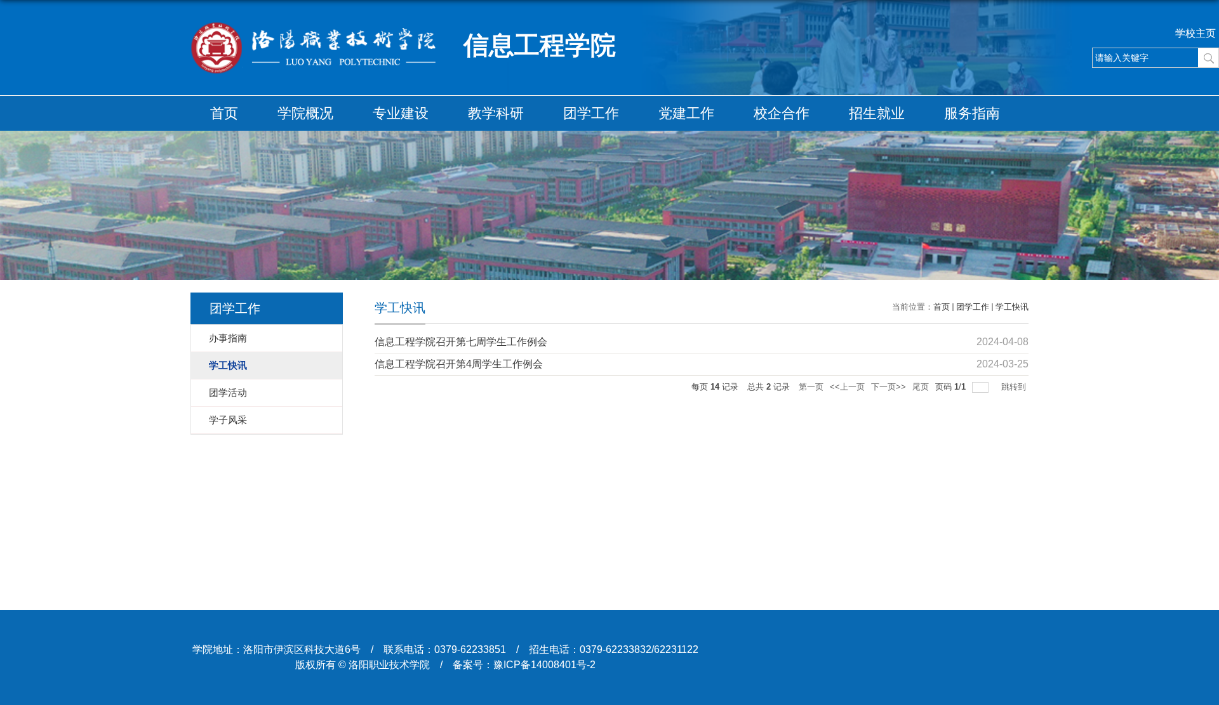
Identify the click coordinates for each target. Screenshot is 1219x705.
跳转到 (1015, 387)
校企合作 (781, 113)
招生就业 (877, 113)
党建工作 (686, 113)
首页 (224, 113)
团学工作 (591, 113)
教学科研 (496, 113)
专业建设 (401, 113)
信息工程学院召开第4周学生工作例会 (459, 364)
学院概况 (305, 113)
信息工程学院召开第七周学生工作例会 (461, 341)
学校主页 (1195, 33)
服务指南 (972, 113)
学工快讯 (1012, 307)
